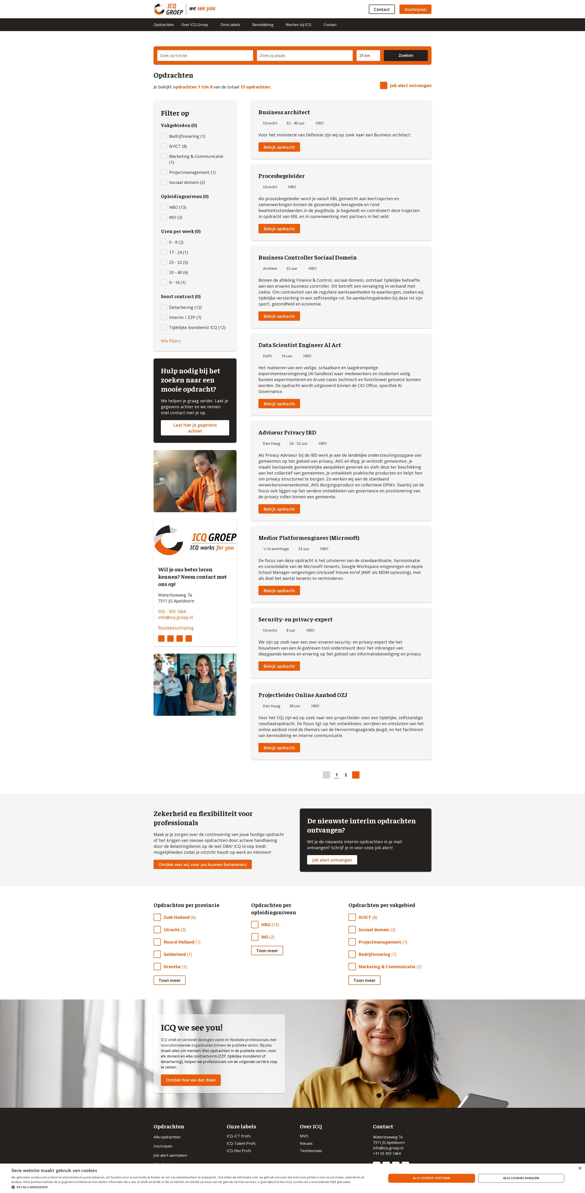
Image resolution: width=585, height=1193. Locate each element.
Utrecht (172, 929)
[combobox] (205, 55)
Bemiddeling (263, 24)
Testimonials (311, 1150)
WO (264, 937)
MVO (304, 1136)
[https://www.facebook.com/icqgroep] (179, 638)
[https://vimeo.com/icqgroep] (189, 638)
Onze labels (230, 24)
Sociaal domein (374, 929)
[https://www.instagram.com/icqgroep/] (170, 638)
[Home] (202, 9)
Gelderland (175, 954)
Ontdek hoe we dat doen (191, 1080)
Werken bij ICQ (298, 24)
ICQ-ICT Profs (238, 1136)
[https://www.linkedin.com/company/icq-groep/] (161, 638)
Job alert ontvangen (410, 85)
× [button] (580, 1168)
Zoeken (406, 55)
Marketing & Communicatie (387, 966)
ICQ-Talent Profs (241, 1143)
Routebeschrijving (176, 628)
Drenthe (172, 966)
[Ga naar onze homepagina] (170, 9)
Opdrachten (164, 24)
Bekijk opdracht (279, 147)
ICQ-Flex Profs (239, 1150)
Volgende (355, 775)
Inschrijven (415, 9)
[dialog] (292, 1178)
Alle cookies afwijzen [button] (521, 1178)
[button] (193, 1187)
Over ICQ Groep (194, 24)
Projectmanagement (380, 942)
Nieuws (306, 1143)
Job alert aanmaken (170, 1155)
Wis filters (171, 341)
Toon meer (170, 980)
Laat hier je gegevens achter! (195, 428)
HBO (266, 924)
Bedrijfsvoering (374, 954)
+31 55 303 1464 (387, 1153)
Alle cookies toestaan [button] (431, 1178)
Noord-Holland (179, 942)
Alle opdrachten (167, 1137)
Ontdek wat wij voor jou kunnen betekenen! (203, 864)
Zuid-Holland (177, 917)
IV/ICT (365, 917)
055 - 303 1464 (172, 611)
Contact (382, 9)
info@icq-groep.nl (175, 617)
